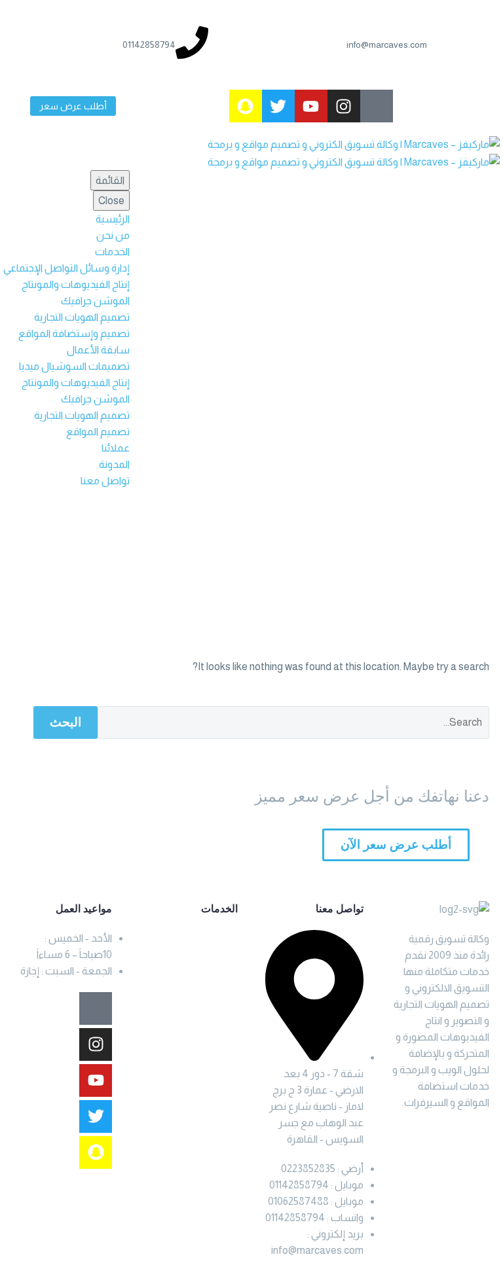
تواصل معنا (105, 480)
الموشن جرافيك (95, 300)
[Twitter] (278, 106)
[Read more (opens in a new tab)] (406, 45)
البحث (65, 722)
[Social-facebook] (376, 106)
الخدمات (112, 251)
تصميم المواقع (98, 431)
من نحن (113, 235)
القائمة (110, 180)
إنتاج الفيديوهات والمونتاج (76, 284)
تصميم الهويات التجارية (82, 317)
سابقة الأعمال (98, 349)
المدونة (114, 464)
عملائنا (116, 448)
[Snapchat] (245, 106)
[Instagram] (343, 106)
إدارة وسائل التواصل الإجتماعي (66, 268)
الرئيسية (113, 218)
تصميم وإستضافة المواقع (74, 333)
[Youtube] (311, 106)
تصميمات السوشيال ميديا (74, 366)
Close (111, 200)
